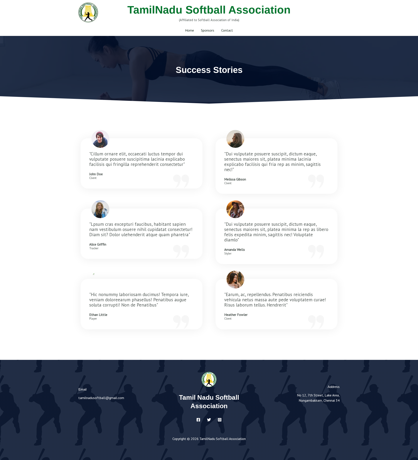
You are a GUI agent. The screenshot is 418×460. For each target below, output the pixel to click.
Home (189, 30)
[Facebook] (198, 420)
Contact (227, 30)
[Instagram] (220, 420)
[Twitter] (209, 420)
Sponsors (207, 30)
